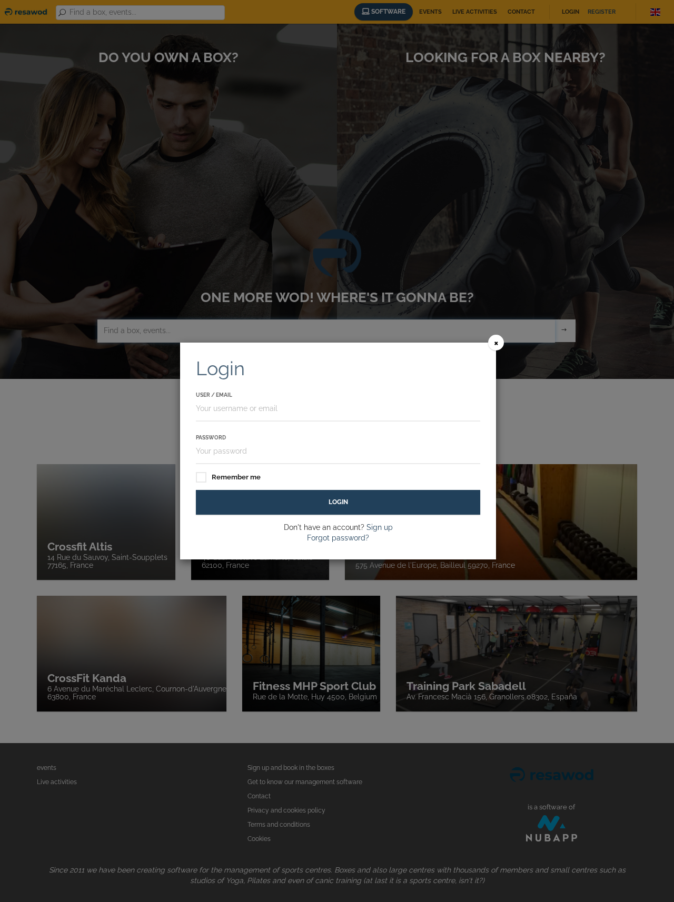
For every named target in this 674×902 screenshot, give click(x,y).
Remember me (236, 477)
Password (211, 437)
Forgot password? (338, 538)
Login (338, 502)
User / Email (214, 395)
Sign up (379, 527)
